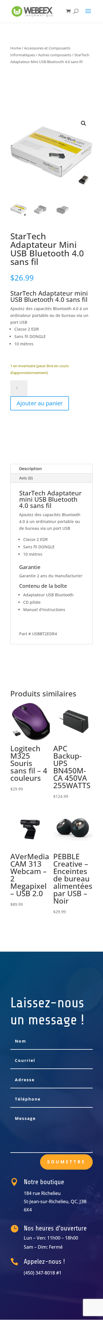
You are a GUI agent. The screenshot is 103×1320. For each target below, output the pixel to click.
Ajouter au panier (40, 403)
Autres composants (54, 54)
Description (30, 468)
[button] (83, 123)
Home (15, 48)
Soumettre (66, 1162)
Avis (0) (26, 478)
